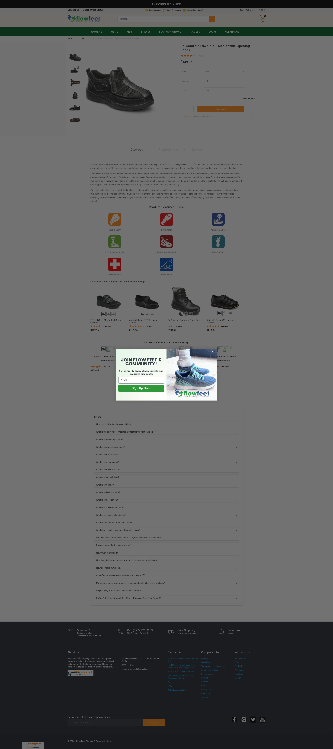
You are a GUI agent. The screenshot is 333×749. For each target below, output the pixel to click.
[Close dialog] (214, 351)
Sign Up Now (141, 388)
